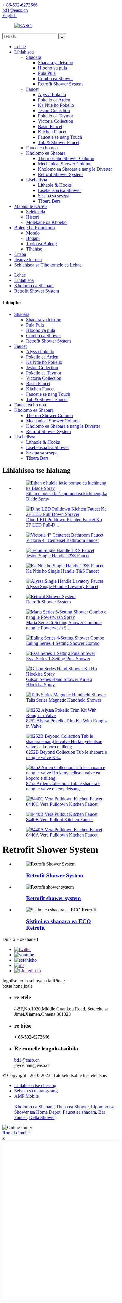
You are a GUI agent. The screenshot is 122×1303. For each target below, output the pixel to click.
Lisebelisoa (36, 179)
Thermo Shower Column (49, 415)
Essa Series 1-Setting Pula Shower (58, 658)
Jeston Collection (54, 110)
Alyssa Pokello (52, 94)
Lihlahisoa (24, 51)
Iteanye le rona (28, 259)
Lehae (20, 46)
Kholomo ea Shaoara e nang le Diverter (75, 169)
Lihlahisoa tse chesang (35, 1085)
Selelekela (35, 211)
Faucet (32, 89)
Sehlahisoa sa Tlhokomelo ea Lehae (47, 264)
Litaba (20, 254)
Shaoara (33, 57)
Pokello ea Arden (54, 99)
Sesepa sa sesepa (53, 195)
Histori (32, 216)
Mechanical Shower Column (65, 163)
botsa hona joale (17, 986)
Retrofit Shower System (60, 83)
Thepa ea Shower (72, 1106)
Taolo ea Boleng (41, 243)
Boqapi (33, 238)
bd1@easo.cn (27, 1060)
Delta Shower (41, 1117)
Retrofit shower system (53, 898)
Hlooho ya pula (52, 67)
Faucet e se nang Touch (60, 137)
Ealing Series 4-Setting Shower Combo (62, 643)
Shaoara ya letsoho (55, 62)
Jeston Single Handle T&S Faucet (57, 555)
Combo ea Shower (55, 78)
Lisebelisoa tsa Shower (59, 190)
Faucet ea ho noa (42, 147)
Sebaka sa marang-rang (36, 1090)
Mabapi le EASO (30, 206)
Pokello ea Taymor (55, 115)
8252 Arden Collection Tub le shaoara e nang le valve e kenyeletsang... (63, 786)
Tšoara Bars (49, 201)
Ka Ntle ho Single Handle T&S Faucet (62, 571)
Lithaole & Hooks (55, 185)
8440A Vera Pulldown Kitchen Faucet (61, 834)
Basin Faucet (50, 126)
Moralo (33, 232)
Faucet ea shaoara (79, 1112)
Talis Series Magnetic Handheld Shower (63, 700)
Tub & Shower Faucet (58, 142)
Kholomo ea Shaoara (45, 153)
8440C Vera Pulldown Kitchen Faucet (61, 804)
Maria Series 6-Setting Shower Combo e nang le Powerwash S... (64, 625)
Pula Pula (47, 73)
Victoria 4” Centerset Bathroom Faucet (62, 540)
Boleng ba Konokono (34, 227)
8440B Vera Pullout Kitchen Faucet (59, 819)
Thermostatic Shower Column (66, 158)
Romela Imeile (16, 1132)
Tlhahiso (34, 248)
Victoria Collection (55, 121)
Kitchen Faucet (52, 131)
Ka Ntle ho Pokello (56, 105)
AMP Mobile (26, 1096)
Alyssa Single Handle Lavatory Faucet (62, 586)
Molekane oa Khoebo (46, 222)
